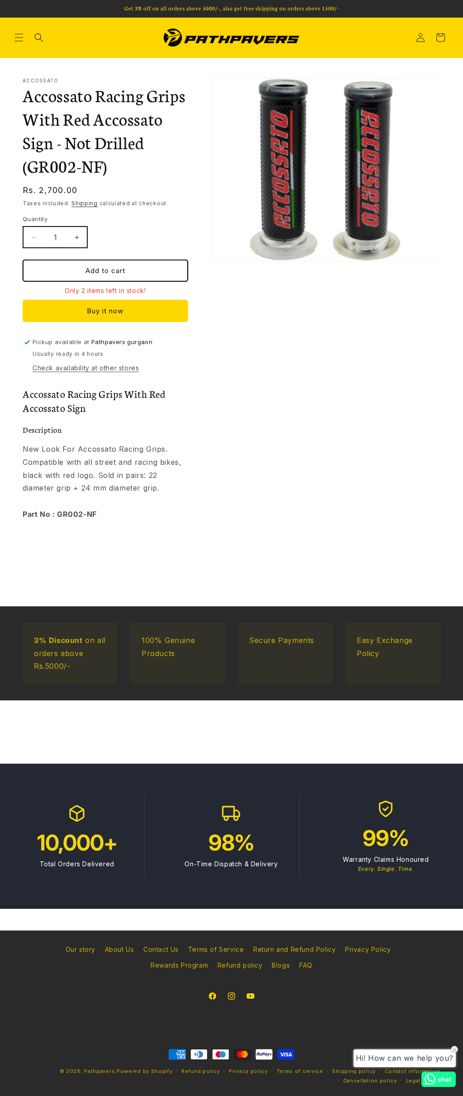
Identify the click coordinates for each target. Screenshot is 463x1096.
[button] (19, 37)
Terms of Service (216, 949)
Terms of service (300, 1071)
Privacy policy (248, 1071)
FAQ (305, 965)
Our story (80, 949)
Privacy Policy (368, 949)
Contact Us (161, 949)
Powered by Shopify (145, 1071)
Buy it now (105, 311)
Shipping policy (354, 1071)
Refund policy (240, 965)
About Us (119, 949)
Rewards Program (179, 965)
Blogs (281, 965)
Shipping (84, 203)
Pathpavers (100, 1071)
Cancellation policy (370, 1080)
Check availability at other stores (86, 368)
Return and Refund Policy (294, 949)
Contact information (412, 1071)
